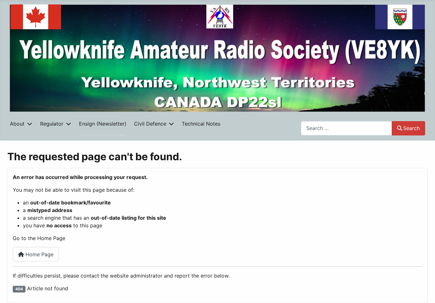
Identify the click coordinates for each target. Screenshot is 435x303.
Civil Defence (150, 124)
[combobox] (346, 128)
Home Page (38, 254)
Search (411, 128)
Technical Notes (201, 124)
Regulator (51, 124)
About (17, 124)
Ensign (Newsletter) (102, 124)
